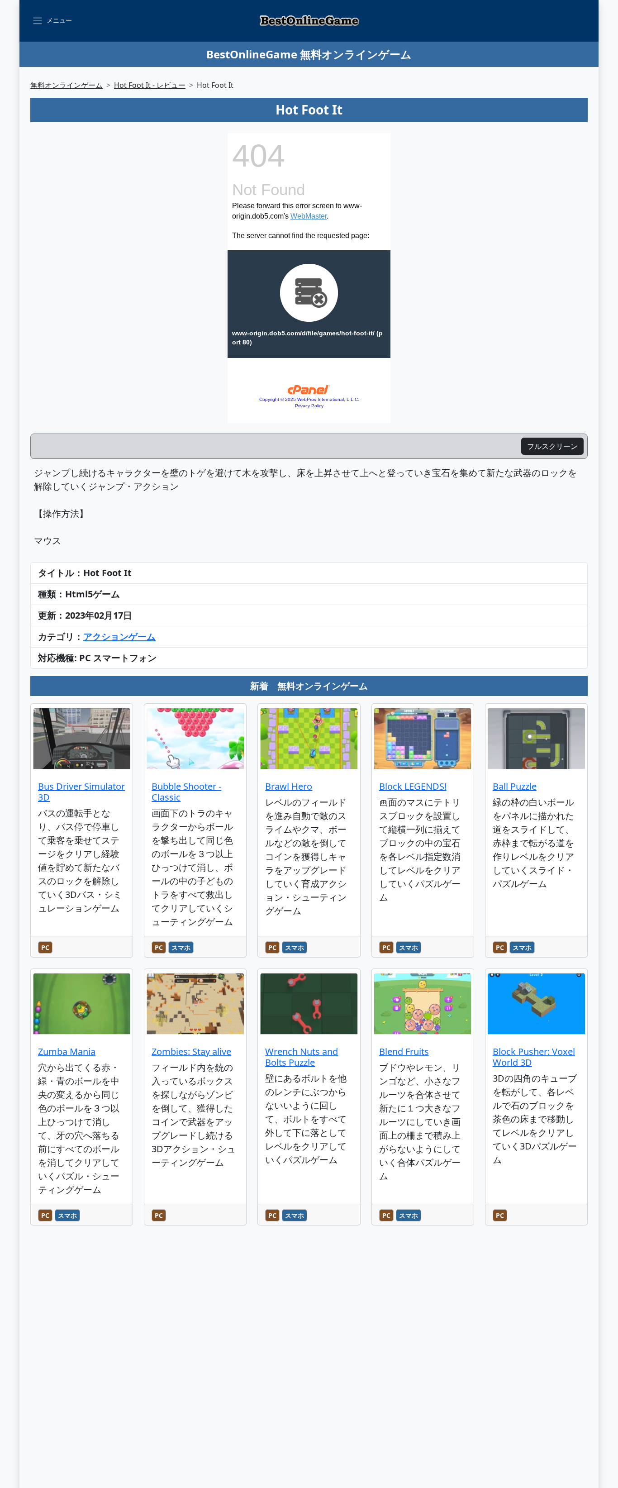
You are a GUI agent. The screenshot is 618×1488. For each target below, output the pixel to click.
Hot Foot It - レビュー (149, 85)
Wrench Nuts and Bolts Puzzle (301, 1056)
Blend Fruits (404, 1051)
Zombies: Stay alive (191, 1051)
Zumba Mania (66, 1051)
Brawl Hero (288, 786)
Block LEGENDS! (413, 786)
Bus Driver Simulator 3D (81, 791)
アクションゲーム (119, 636)
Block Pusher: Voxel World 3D (534, 1056)
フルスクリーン (552, 446)
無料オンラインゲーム (66, 85)
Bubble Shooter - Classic (186, 791)
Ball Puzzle (515, 786)
